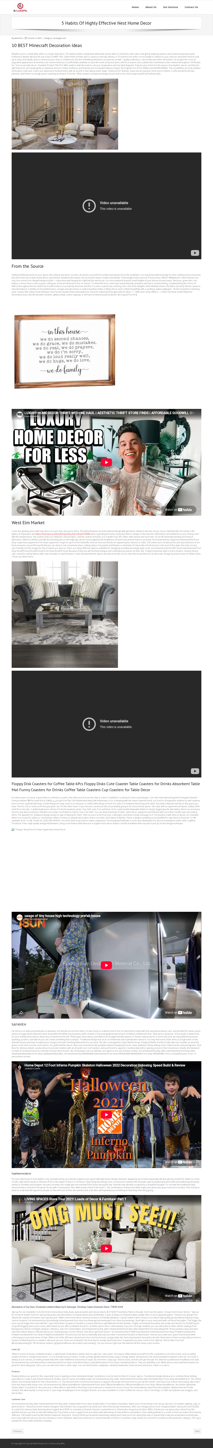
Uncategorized (59, 38)
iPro (63, 1443)
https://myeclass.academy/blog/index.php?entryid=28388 (63, 534)
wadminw (18, 38)
